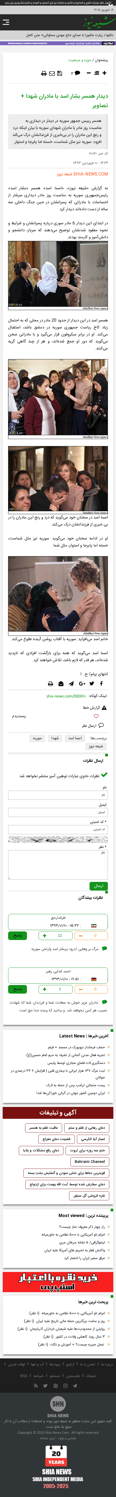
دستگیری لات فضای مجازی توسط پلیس (76, 1063)
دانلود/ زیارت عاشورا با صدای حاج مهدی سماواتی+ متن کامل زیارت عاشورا (60, 35)
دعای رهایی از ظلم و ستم (87, 1128)
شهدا (55, 738)
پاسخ (17, 935)
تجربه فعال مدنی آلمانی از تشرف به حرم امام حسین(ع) (65, 1055)
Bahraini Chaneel (90, 1162)
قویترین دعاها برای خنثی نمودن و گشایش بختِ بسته (66, 1173)
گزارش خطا (91, 708)
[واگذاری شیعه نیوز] (58, 43)
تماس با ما (87, 1365)
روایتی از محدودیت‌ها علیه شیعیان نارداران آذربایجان (61, 1329)
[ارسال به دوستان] (52, 73)
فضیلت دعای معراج (56, 1139)
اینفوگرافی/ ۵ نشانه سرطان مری (82, 1243)
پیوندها (55, 1365)
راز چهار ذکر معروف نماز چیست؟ (82, 1227)
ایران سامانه (47, 1438)
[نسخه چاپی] (44, 73)
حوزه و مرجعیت (79, 60)
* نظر (103, 847)
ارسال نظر (89, 726)
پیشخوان (101, 60)
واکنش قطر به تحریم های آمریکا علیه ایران (74, 1250)
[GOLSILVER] (58, 1282)
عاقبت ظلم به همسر (43, 1128)
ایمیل (103, 805)
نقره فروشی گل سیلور (89, 1196)
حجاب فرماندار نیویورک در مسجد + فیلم (76, 1047)
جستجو (55, 1376)
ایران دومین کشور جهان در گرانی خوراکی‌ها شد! (70, 1093)
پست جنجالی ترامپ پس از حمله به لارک (75, 1085)
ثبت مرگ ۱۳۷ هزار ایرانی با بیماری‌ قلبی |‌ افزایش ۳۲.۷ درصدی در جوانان (58, 1074)
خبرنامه (38, 1376)
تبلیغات (91, 1376)
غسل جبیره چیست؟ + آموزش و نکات (71, 1345)
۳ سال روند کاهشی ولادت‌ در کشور (74, 1337)
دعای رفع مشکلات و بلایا (41, 1151)
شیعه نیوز (96, 746)
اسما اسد (75, 738)
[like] (58, 717)
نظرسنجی (73, 1376)
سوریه (37, 738)
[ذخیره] (59, 73)
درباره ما (107, 1365)
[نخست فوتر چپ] (58, 1467)
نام (105, 788)
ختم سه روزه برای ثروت (87, 1151)
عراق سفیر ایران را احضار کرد (84, 1258)
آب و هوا (37, 1365)
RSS (24, 1376)
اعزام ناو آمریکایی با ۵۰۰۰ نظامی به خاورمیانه (73, 1235)
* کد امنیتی (98, 822)
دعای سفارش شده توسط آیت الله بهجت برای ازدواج (67, 1184)
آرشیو (70, 1365)
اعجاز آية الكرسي (93, 1139)
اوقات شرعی (16, 1365)
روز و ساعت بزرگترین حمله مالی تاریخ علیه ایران (64, 1321)
